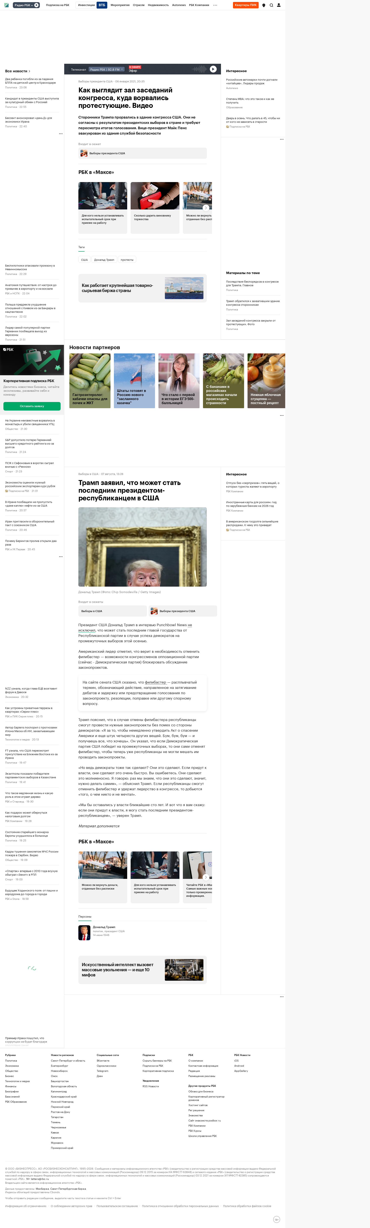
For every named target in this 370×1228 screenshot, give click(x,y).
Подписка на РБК (153, 1065)
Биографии (12, 1091)
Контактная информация (203, 1065)
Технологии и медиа (17, 739)
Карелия (56, 1137)
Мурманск (57, 1142)
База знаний (12, 1096)
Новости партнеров (94, 347)
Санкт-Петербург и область (68, 1060)
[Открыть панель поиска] (271, 5)
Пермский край (60, 1106)
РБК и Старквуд (14, 801)
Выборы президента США (95, 81)
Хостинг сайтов (197, 1105)
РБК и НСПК (12, 293)
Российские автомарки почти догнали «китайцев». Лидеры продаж (252, 81)
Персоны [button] (84, 916)
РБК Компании (13, 820)
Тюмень (55, 1122)
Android (239, 1065)
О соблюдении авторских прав (71, 1205)
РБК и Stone (12, 898)
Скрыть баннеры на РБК (157, 1060)
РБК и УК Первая (15, 549)
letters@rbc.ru (40, 1178)
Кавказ (55, 1132)
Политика (11, 87)
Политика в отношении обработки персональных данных (180, 1205)
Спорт (9, 471)
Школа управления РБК (202, 1136)
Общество (11, 428)
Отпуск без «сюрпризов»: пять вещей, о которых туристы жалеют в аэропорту (252, 484)
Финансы (10, 1086)
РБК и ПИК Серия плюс (19, 716)
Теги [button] (81, 247)
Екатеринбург (59, 1065)
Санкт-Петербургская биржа (68, 1188)
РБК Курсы (194, 1130)
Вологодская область (64, 1086)
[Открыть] (32, 5)
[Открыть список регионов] (263, 5)
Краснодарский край (64, 1096)
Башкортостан (60, 1081)
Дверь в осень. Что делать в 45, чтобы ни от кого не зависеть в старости (253, 119)
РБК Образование (16, 1101)
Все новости (16, 71)
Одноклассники (106, 1065)
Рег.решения (196, 1110)
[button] (263, 5)
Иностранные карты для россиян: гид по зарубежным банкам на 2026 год (251, 503)
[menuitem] (57, 5)
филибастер (156, 681)
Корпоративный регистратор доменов (206, 1098)
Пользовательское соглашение (117, 1205)
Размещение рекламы (201, 1076)
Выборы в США (88, 473)
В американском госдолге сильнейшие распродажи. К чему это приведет (252, 522)
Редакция (194, 1070)
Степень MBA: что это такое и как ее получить (250, 100)
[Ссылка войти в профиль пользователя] (279, 4)
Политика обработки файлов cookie (247, 1205)
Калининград (59, 1091)
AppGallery (241, 1070)
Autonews (232, 88)
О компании (195, 1060)
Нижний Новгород (62, 1101)
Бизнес (9, 1076)
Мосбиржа (42, 1188)
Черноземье (58, 1127)
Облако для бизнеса (200, 1091)
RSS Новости (151, 1086)
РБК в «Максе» (96, 172)
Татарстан (57, 1117)
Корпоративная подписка (158, 1070)
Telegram (102, 1070)
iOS (236, 1060)
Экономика (12, 696)
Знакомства (195, 1115)
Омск (54, 1076)
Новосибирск (59, 1070)
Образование (234, 107)
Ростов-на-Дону (60, 1112)
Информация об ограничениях (25, 1205)
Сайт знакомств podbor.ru (204, 1120)
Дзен (100, 1076)
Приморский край (62, 1147)
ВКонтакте (103, 1060)
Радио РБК (22, 5)
